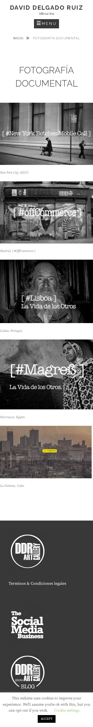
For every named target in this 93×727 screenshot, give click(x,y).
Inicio (19, 38)
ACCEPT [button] (47, 719)
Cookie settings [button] (66, 710)
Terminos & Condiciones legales (37, 583)
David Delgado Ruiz (46, 7)
